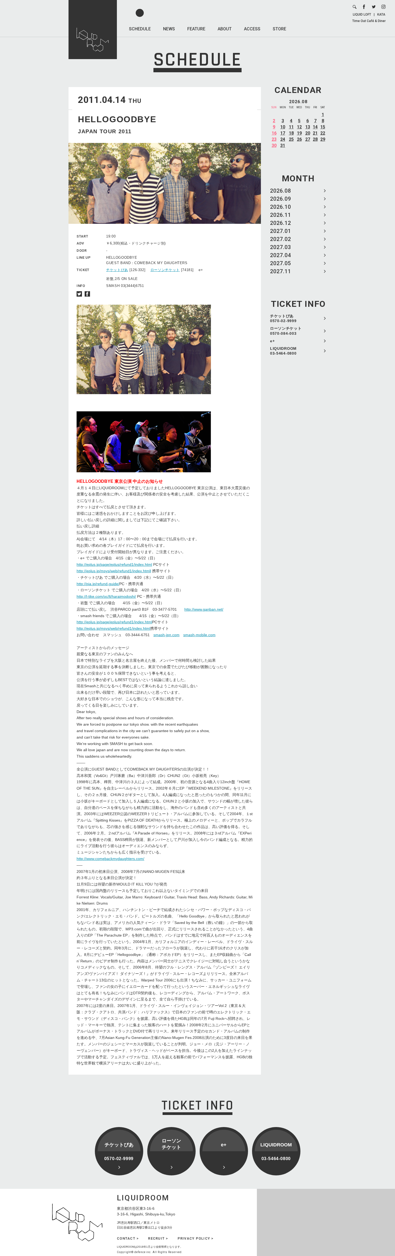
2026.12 (280, 223)
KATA (381, 14)
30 (274, 145)
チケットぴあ (117, 270)
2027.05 (280, 263)
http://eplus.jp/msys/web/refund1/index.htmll (114, 571)
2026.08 (280, 190)
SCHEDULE (140, 28)
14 (315, 126)
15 (322, 126)
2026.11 (280, 215)
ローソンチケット (165, 270)
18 (291, 133)
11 (291, 126)
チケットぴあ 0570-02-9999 (283, 318)
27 (307, 139)
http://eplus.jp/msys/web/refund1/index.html (113, 628)
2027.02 (280, 239)
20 (307, 133)
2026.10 (280, 207)
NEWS (169, 28)
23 (274, 139)
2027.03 (280, 247)
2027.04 (280, 255)
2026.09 (280, 198)
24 (282, 139)
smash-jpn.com (166, 635)
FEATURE (196, 28)
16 (274, 133)
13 (307, 126)
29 (322, 139)
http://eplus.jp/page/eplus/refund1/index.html (114, 564)
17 (282, 133)
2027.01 (280, 231)
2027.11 (280, 271)
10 (282, 126)
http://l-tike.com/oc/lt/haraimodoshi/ (106, 596)
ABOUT (225, 28)
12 (299, 126)
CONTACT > (128, 1238)
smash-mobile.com (199, 635)
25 (291, 139)
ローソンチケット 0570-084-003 (286, 330)
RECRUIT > (158, 1238)
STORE (279, 28)
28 (315, 139)
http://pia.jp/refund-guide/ (98, 584)
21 (315, 133)
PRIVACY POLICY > (196, 1238)
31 (282, 145)
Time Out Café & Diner (369, 21)
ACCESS (252, 28)
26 (299, 139)
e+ (272, 341)
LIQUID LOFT (362, 14)
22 (322, 133)
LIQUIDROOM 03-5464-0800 (283, 350)
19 (299, 133)
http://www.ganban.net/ (203, 609)
